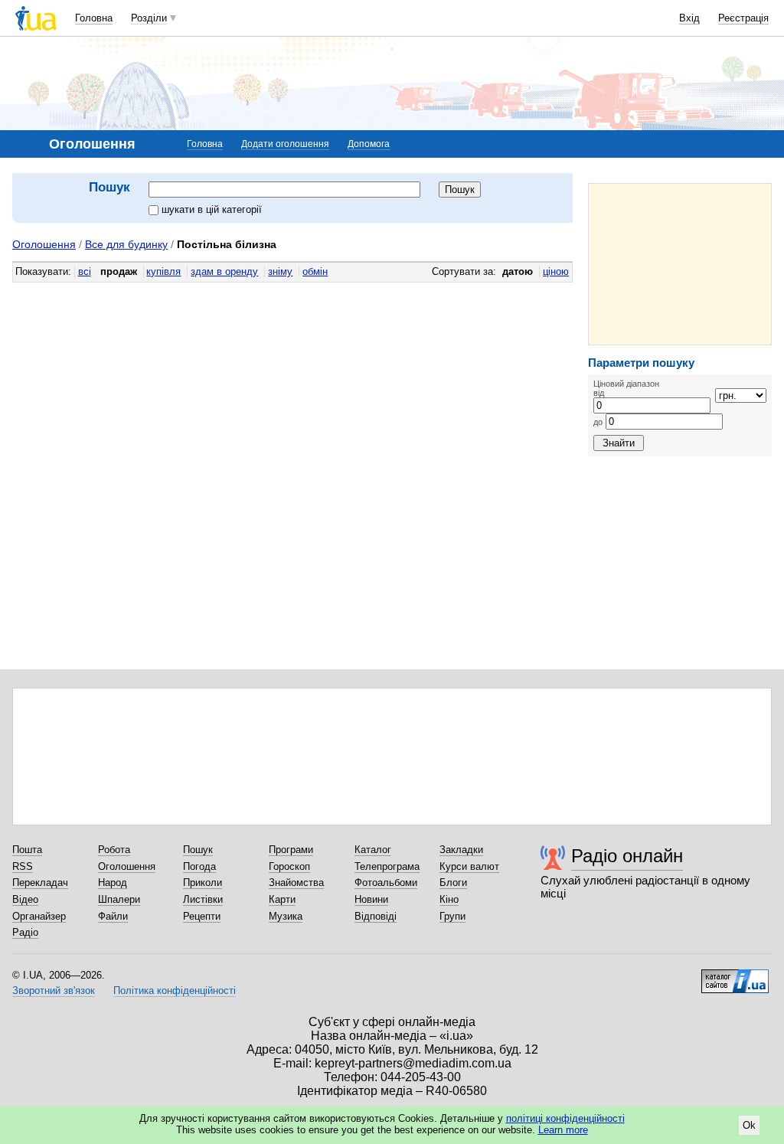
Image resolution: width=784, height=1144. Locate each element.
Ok (749, 1125)
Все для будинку (126, 244)
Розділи (149, 18)
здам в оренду (224, 271)
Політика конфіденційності (174, 990)
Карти (282, 899)
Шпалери (119, 899)
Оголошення (44, 244)
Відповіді (375, 916)
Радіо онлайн (627, 855)
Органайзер (39, 916)
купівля (163, 271)
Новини (371, 899)
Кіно (449, 899)
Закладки (461, 849)
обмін (315, 271)
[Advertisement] (679, 264)
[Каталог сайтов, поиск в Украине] (735, 975)
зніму (280, 271)
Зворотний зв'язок (53, 990)
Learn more (563, 1130)
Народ (112, 882)
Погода (199, 866)
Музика (285, 916)
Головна (94, 18)
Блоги (453, 882)
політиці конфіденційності (565, 1118)
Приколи (202, 882)
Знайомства (296, 882)
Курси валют (469, 866)
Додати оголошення (285, 144)
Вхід (689, 18)
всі (84, 271)
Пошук (198, 849)
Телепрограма (387, 866)
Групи (452, 916)
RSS (22, 866)
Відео (25, 899)
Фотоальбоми (385, 882)
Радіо (25, 932)
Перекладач (40, 882)
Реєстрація (743, 18)
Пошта (27, 849)
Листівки (203, 899)
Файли (113, 916)
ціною (556, 271)
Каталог (372, 849)
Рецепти (201, 916)
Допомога (369, 144)
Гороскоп (289, 866)
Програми (291, 849)
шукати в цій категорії (212, 209)
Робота (114, 849)
